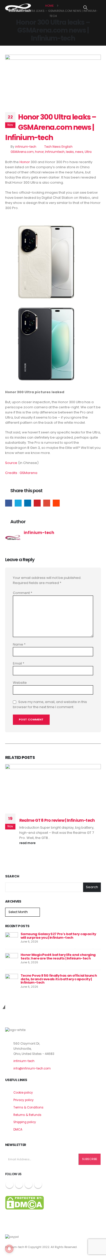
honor (39, 152)
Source (11, 462)
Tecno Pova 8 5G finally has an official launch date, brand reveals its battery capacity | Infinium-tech (59, 979)
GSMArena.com (22, 152)
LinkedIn (27, 503)
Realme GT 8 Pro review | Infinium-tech (57, 820)
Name (19, 644)
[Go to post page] (11, 938)
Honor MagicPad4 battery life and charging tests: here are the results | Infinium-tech (58, 956)
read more (27, 843)
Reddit (56, 503)
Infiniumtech (55, 152)
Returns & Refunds (27, 1115)
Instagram (28, 1184)
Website (20, 682)
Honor (25, 162)
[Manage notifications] (9, 1249)
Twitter (18, 503)
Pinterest (37, 503)
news (79, 152)
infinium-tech (25, 147)
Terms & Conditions (28, 1107)
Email (46, 503)
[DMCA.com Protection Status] (24, 1203)
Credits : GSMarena (21, 472)
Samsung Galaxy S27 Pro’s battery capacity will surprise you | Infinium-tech (58, 936)
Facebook (8, 503)
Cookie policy (23, 1093)
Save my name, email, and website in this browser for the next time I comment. (50, 704)
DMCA (17, 1129)
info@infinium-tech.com (32, 1068)
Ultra (88, 152)
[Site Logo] (18, 8)
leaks (70, 152)
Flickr (38, 1184)
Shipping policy (24, 1122)
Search (12, 876)
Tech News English (58, 147)
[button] (85, 7)
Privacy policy (23, 1100)
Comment (22, 592)
